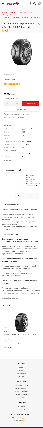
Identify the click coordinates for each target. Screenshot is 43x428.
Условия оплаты (21, 386)
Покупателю (22, 381)
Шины (21, 368)
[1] (5, 74)
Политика (21, 409)
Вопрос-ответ (21, 394)
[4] (11, 74)
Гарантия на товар (22, 391)
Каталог (21, 363)
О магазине (21, 402)
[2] (7, 74)
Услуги (21, 376)
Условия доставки (21, 388)
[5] (13, 74)
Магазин (21, 406)
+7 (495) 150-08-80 (21, 415)
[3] (9, 74)
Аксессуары (21, 373)
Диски (21, 370)
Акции (21, 397)
